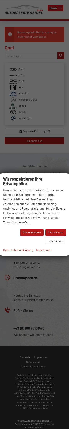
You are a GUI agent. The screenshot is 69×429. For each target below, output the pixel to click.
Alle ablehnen (55, 232)
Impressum (43, 250)
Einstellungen (55, 240)
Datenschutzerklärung (18, 250)
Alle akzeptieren (32, 232)
